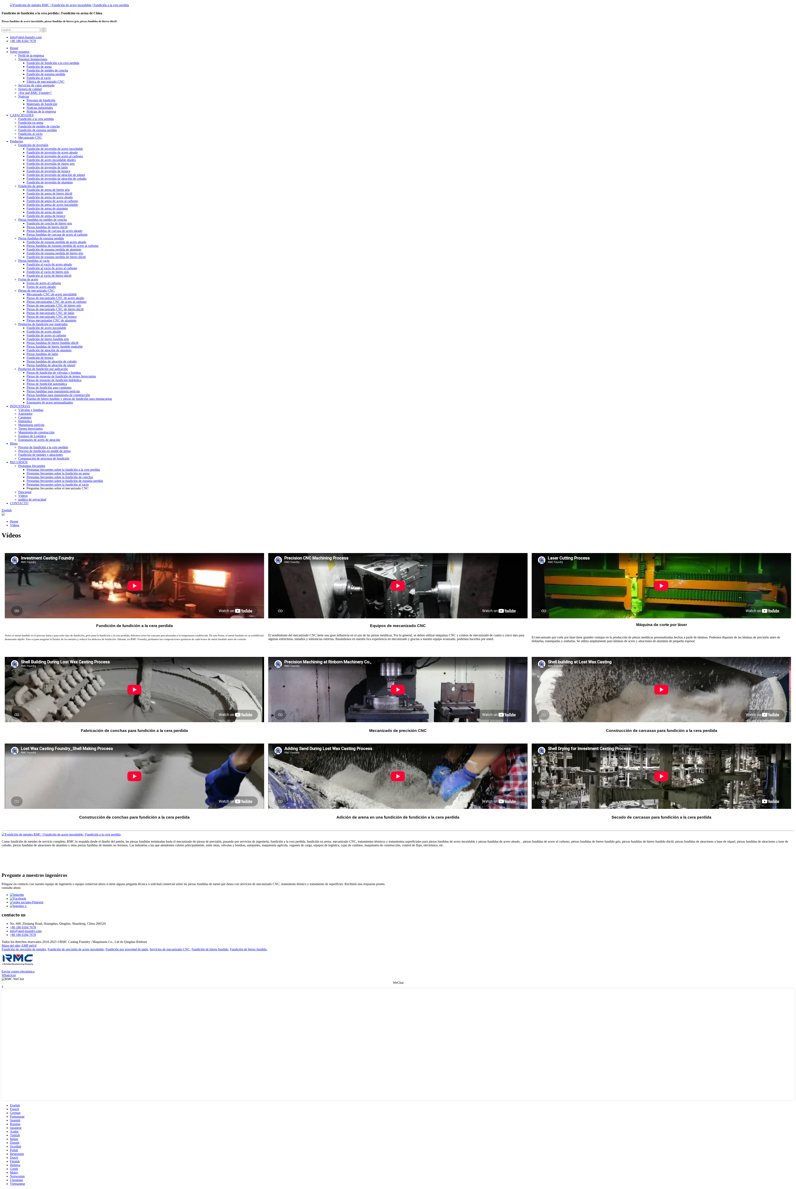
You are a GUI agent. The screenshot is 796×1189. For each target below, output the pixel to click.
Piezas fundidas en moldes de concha (42, 219)
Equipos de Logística (32, 436)
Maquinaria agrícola (31, 425)
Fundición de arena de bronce (46, 216)
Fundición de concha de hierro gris (49, 223)
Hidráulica (25, 421)
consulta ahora (11, 887)
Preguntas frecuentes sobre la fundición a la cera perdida (63, 469)
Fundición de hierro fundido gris (48, 339)
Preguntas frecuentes (31, 466)
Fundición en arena (30, 122)
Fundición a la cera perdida (36, 119)
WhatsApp (9, 975)
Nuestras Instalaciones (32, 59)
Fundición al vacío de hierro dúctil (49, 275)
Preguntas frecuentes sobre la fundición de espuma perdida (65, 481)
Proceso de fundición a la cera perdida (43, 447)
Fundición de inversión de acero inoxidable (55, 148)
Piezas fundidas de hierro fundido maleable (55, 346)
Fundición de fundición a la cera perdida (53, 63)
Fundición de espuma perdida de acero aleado (56, 242)
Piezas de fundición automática (47, 384)
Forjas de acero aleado (41, 287)
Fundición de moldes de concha (47, 70)
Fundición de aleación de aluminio (49, 350)
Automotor (25, 413)
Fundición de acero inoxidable (46, 328)
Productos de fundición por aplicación (43, 369)
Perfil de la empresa (31, 55)
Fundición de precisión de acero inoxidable (76, 949)
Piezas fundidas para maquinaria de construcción (58, 395)
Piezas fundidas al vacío (34, 260)
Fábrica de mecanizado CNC (45, 81)
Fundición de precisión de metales (24, 949)
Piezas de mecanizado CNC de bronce (52, 316)
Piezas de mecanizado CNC (36, 290)
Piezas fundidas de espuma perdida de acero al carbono (62, 246)
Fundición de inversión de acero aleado (52, 152)
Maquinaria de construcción (36, 432)
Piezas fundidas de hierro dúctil (47, 227)
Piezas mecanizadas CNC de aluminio (51, 320)
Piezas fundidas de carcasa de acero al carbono (57, 234)
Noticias (23, 96)
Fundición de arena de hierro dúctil (49, 193)
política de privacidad (32, 499)
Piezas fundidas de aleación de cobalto (52, 361)
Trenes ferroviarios (30, 428)
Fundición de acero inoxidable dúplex (51, 160)
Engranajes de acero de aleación (39, 440)
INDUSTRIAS (20, 406)
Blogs (14, 443)
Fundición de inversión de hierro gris (51, 163)
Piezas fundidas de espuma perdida (41, 238)
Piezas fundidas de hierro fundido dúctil (52, 343)
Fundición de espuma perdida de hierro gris (55, 253)
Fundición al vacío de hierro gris (48, 272)
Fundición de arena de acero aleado (50, 197)
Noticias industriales (40, 107)
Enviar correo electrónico (18, 971)
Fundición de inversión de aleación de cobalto (56, 178)
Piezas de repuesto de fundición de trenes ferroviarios (61, 376)
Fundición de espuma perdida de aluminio (54, 249)
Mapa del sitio (11, 945)
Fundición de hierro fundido (210, 949)
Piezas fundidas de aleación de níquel (51, 365)
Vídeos (23, 495)
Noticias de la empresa (41, 111)
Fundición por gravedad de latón (127, 949)
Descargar (25, 492)
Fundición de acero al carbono (46, 335)
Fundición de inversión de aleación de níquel (56, 175)
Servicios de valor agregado (36, 85)
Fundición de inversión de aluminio (50, 182)
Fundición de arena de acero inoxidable (52, 204)
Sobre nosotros (19, 51)
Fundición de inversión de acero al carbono (55, 156)
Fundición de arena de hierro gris (48, 190)
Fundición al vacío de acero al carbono (52, 268)
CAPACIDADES (22, 115)
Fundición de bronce (40, 357)
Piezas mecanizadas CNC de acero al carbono (56, 301)
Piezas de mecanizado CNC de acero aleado (55, 298)
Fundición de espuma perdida (46, 74)
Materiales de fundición (42, 104)
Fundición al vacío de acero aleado (49, 264)
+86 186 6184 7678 (23, 41)
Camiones (24, 417)
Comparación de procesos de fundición (43, 458)
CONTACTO (19, 503)
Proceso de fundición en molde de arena (44, 451)
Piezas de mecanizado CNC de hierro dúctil (55, 309)
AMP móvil (28, 945)
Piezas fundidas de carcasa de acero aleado (54, 231)
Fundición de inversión (33, 145)
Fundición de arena (39, 66)
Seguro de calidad (30, 89)
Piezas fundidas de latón (42, 354)
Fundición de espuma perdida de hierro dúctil (56, 257)
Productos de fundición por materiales (43, 324)
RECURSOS (19, 462)
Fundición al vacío (39, 78)
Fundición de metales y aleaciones (40, 454)
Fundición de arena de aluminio (47, 208)
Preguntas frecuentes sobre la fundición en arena (58, 473)
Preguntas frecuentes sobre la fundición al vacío (58, 484)
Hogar (14, 48)
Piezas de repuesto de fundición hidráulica (54, 380)
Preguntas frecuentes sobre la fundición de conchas (60, 477)
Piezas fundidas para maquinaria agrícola (53, 391)
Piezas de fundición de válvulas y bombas (54, 372)
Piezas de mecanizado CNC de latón (50, 313)
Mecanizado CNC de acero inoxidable (52, 294)
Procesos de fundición (41, 100)
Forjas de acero (28, 279)
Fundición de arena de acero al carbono (52, 201)
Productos (16, 141)
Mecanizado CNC (30, 137)
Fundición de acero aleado (44, 331)
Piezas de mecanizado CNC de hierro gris (54, 305)
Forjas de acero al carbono (44, 283)
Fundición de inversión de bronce (48, 171)
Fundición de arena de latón (45, 212)
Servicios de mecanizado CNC (170, 949)
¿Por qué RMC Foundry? (35, 93)
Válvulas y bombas (30, 410)
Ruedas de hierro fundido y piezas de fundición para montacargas (69, 398)
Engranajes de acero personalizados (50, 402)
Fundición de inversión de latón (47, 167)
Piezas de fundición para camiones (49, 387)
